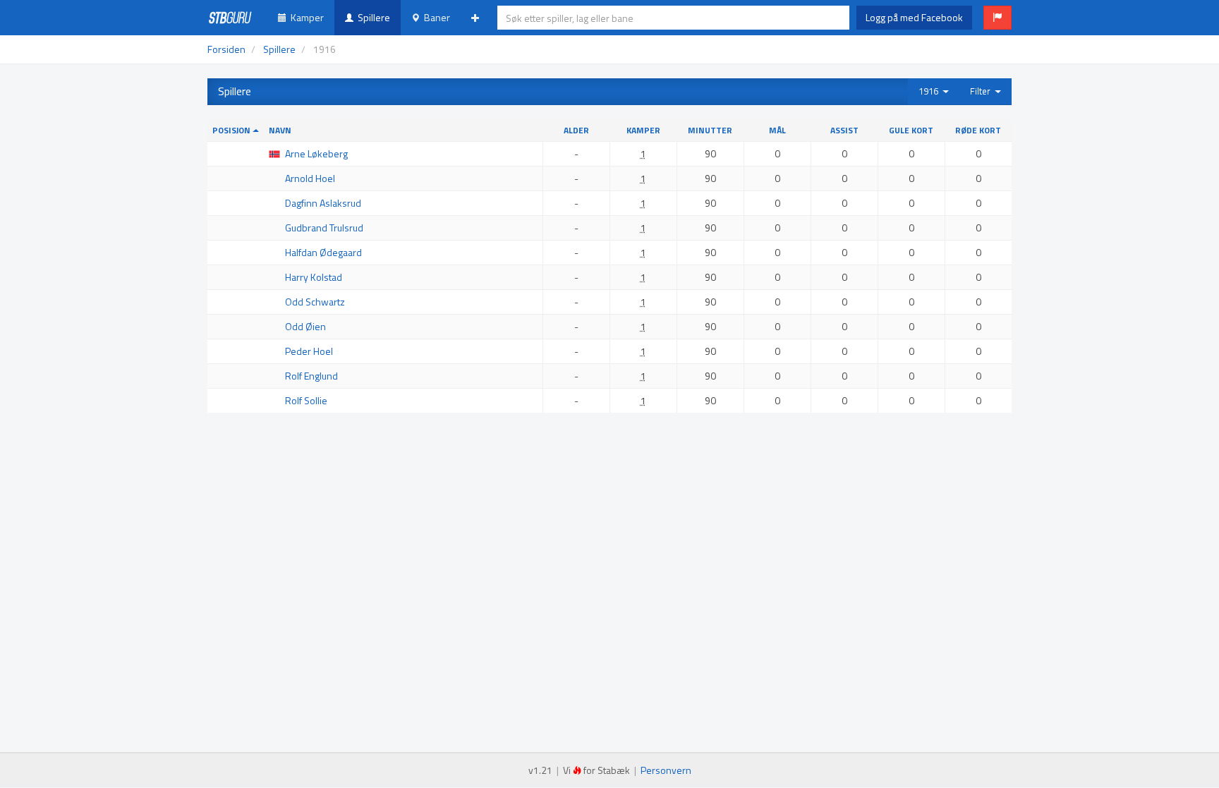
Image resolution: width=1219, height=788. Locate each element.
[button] (997, 18)
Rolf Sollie (306, 400)
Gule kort (911, 130)
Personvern (666, 770)
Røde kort (978, 130)
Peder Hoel (309, 351)
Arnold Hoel (310, 178)
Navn (280, 130)
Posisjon (232, 130)
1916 (930, 91)
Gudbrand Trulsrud (324, 227)
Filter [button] (982, 91)
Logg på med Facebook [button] (914, 17)
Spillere (371, 17)
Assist (844, 130)
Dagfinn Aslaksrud (323, 202)
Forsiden (226, 49)
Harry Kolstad (313, 276)
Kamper (305, 17)
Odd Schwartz (315, 301)
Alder (576, 130)
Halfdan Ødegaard (323, 252)
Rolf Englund (311, 375)
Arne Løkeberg (316, 153)
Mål (777, 130)
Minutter (710, 130)
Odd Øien (305, 326)
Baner (435, 17)
